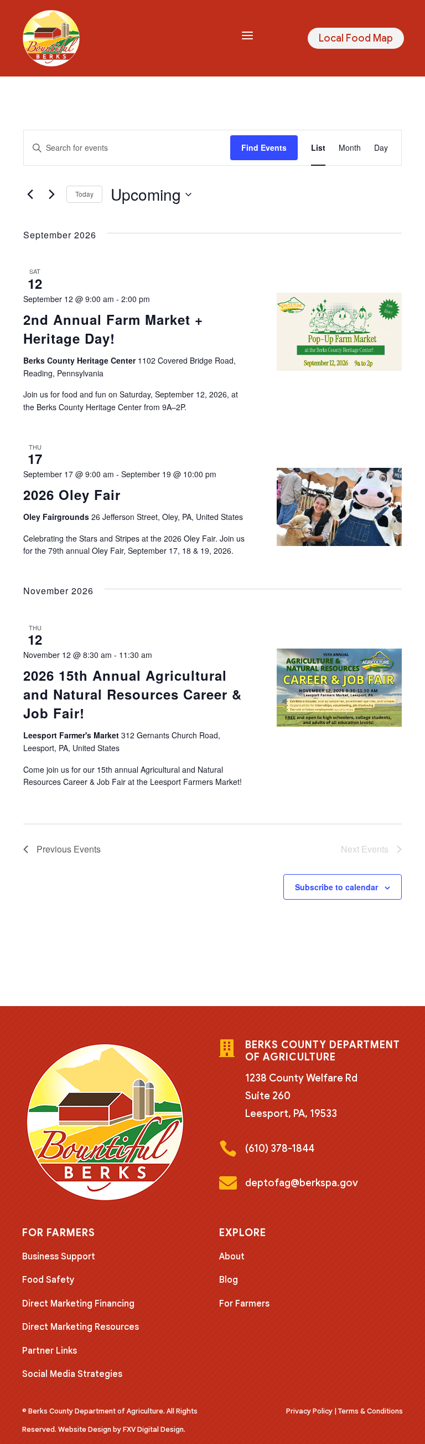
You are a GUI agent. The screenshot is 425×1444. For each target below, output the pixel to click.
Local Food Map (356, 38)
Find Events (264, 147)
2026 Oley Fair (72, 494)
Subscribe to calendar (336, 886)
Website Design (84, 1429)
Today (84, 193)
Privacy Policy (309, 1411)
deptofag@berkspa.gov (301, 1183)
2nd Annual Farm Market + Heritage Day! (113, 329)
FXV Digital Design (153, 1429)
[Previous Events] (30, 194)
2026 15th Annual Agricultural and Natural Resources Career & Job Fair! (132, 694)
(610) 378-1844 (279, 1148)
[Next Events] (51, 194)
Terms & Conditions (370, 1411)
